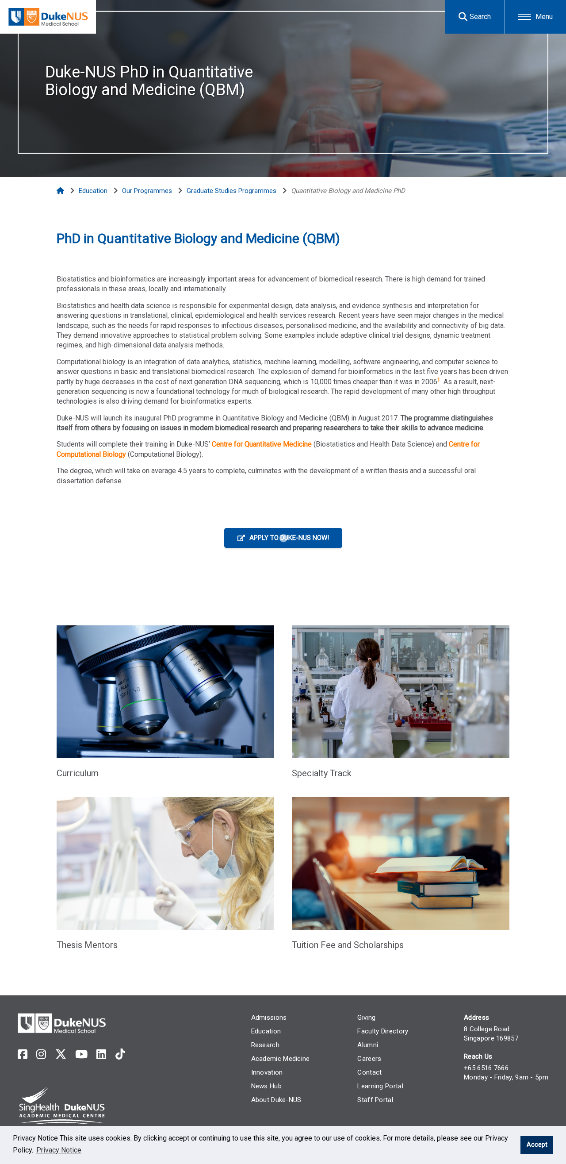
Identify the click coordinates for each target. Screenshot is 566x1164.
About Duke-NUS (276, 1100)
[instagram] (41, 1054)
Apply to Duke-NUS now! (289, 538)
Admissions (269, 1017)
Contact (369, 1072)
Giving (366, 1017)
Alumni (367, 1045)
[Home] (61, 191)
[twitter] (60, 1054)
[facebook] (22, 1054)
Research (265, 1045)
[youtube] (81, 1054)
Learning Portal (380, 1086)
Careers (369, 1059)
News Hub (266, 1086)
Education (266, 1031)
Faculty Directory (382, 1031)
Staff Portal (375, 1100)
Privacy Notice (58, 1150)
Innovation (267, 1072)
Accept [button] (537, 1145)
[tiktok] (120, 1054)
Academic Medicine (280, 1059)
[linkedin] (101, 1054)
